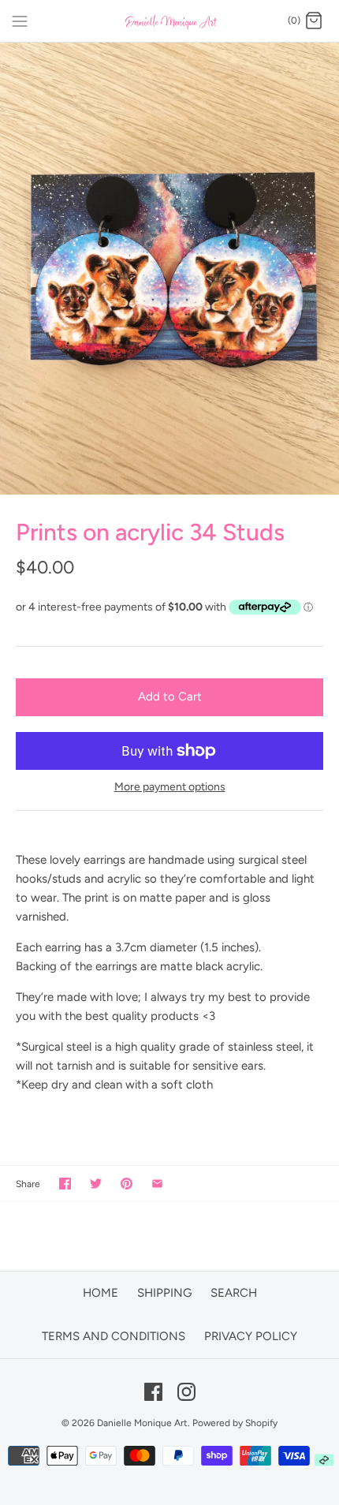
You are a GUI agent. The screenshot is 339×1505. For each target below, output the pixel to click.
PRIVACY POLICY (250, 1336)
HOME (100, 1293)
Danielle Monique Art (142, 1422)
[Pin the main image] (126, 1183)
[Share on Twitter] (96, 1183)
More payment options (169, 787)
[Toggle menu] (19, 20)
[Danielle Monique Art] (170, 21)
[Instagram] (186, 1392)
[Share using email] (157, 1183)
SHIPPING (164, 1293)
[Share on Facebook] (65, 1183)
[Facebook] (153, 1392)
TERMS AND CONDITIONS (113, 1336)
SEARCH (233, 1293)
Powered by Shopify (235, 1422)
